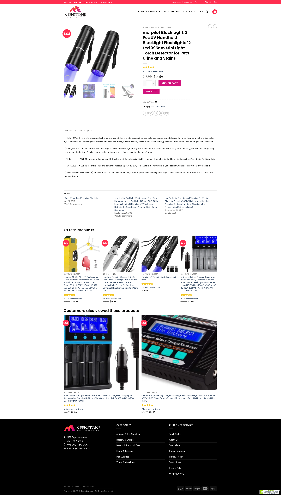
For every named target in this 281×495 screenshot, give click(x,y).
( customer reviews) (153, 71)
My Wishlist (206, 2)
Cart (215, 2)
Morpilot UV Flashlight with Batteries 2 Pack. (159, 278)
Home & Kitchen (124, 451)
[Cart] (214, 11)
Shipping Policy (176, 473)
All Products (153, 12)
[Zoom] (67, 78)
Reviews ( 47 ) (85, 130)
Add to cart (169, 83)
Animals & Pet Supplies (128, 434)
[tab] (70, 131)
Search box (174, 445)
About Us (188, 2)
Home (141, 12)
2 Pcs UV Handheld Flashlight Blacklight (81, 198)
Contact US (189, 12)
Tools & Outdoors (161, 27)
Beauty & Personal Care (128, 445)
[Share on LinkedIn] (166, 113)
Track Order (175, 434)
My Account (176, 2)
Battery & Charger (125, 439)
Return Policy (176, 468)
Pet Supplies (122, 456)
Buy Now (151, 91)
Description (70, 130)
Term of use (175, 462)
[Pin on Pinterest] (161, 113)
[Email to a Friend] (156, 113)
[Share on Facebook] (145, 113)
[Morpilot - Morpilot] (78, 11)
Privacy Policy (176, 456)
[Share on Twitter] (150, 113)
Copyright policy (177, 451)
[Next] (133, 53)
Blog (196, 2)
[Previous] (68, 53)
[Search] (207, 11)
